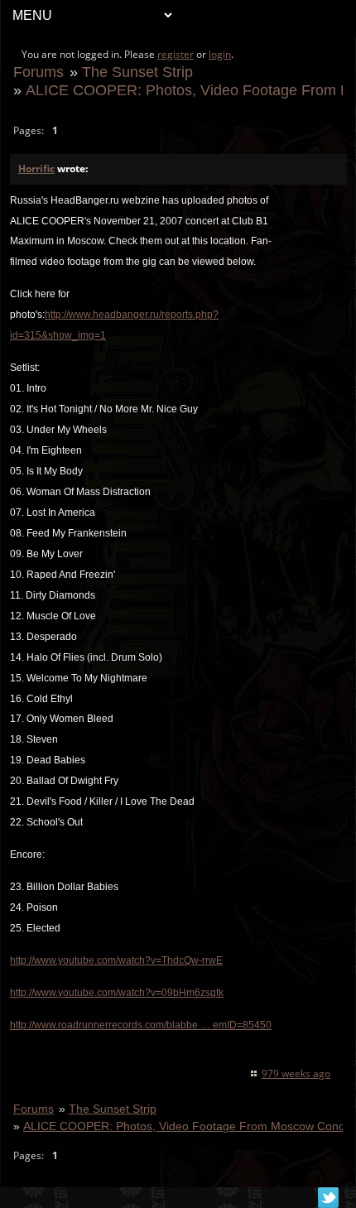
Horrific (36, 168)
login (220, 54)
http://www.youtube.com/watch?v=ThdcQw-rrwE (116, 960)
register (175, 54)
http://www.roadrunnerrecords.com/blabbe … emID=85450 (141, 1025)
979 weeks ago (296, 1073)
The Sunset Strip (137, 71)
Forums (38, 71)
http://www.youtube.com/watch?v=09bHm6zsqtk (117, 993)
